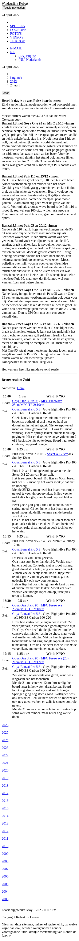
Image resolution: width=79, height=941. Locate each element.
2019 (5, 778)
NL (12, 52)
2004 (5, 891)
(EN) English (27, 56)
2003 (5, 899)
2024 (5, 740)
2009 (5, 853)
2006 (5, 876)
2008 (5, 861)
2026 (5, 725)
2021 (5, 763)
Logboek (16, 77)
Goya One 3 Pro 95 (25, 401)
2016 (5, 800)
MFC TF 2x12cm (32, 662)
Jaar (6, 92)
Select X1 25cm (57, 454)
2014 (5, 816)
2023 (5, 747)
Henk (20, 388)
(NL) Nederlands (30, 59)
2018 (5, 785)
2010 (5, 846)
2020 (5, 770)
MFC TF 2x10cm (32, 404)
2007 (5, 869)
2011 (5, 838)
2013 (5, 823)
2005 (5, 884)
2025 (5, 732)
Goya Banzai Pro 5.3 (26, 409)
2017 (5, 793)
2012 (5, 831)
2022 (13, 81)
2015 (5, 808)
